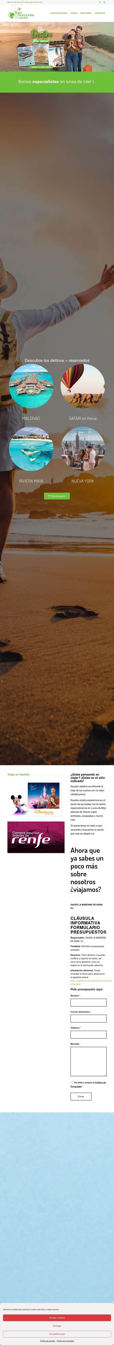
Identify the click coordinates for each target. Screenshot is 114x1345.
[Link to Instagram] (104, 2)
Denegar (57, 1326)
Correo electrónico (81, 1011)
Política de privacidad (65, 1341)
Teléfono (76, 1027)
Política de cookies (47, 1341)
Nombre (75, 995)
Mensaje (75, 1043)
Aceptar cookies (57, 1317)
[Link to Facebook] (100, 2)
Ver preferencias (57, 1334)
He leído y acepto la (88, 1084)
